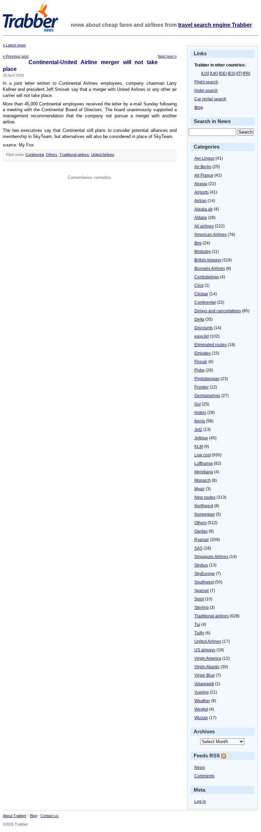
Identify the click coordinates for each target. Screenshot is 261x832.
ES (231, 73)
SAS (198, 548)
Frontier (201, 387)
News (199, 767)
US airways (204, 650)
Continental (34, 155)
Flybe (199, 370)
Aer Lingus (204, 158)
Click (199, 285)
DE (223, 73)
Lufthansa (203, 463)
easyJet (201, 336)
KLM (198, 446)
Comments (204, 776)
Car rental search (210, 99)
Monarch (202, 480)
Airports (201, 192)
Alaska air (203, 209)
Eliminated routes (210, 344)
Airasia (200, 183)
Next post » (167, 56)
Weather (202, 700)
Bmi (198, 243)
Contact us (49, 816)
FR (246, 73)
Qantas (201, 531)
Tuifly (199, 633)
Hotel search (206, 90)
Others (51, 155)
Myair (199, 489)
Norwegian (204, 514)
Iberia (199, 421)
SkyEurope (204, 573)
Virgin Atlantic (207, 667)
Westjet (201, 709)
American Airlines (210, 234)
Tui (197, 624)
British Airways (207, 260)
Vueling (201, 692)
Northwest (203, 505)
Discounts (203, 327)
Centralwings (206, 277)
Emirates (202, 353)
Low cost (202, 455)
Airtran (200, 200)
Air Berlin (202, 166)
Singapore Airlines (211, 556)
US (205, 73)
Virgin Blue (204, 675)
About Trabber (15, 816)
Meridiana (203, 472)
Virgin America (207, 658)
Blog (198, 107)
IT (239, 73)
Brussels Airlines (209, 268)
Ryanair (201, 539)
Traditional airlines (74, 155)
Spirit (199, 599)
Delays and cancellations (217, 311)
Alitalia (200, 217)
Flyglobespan (207, 378)
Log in (200, 801)
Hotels (200, 412)
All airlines (204, 226)
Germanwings (207, 395)
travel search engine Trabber (215, 25)
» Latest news (14, 45)
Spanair (201, 590)
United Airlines (102, 155)
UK (214, 73)
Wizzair (201, 717)
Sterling (201, 607)
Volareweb (204, 683)
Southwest (204, 582)
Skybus (201, 565)
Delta (199, 319)
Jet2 (198, 429)
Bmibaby (202, 251)
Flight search (206, 82)
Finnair (200, 361)
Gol (197, 404)
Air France (203, 175)
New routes (204, 497)
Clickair (201, 294)
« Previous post (16, 56)
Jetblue (201, 438)
